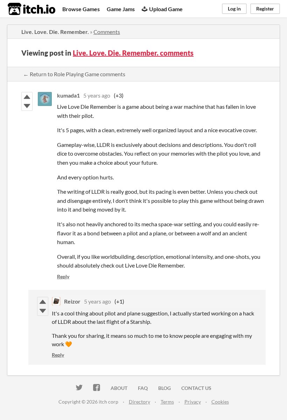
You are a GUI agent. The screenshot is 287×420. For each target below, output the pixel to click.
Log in (234, 9)
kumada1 (68, 95)
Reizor (72, 301)
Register (265, 9)
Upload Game (166, 9)
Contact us (196, 388)
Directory (139, 402)
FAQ (143, 388)
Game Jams (121, 9)
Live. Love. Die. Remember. (55, 31)
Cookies (220, 402)
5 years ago (96, 95)
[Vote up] (27, 96)
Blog (164, 388)
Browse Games (81, 9)
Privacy (192, 402)
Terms (167, 402)
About (119, 388)
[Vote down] (27, 106)
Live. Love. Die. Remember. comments (133, 53)
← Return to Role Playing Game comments (74, 74)
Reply (63, 276)
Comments (106, 31)
